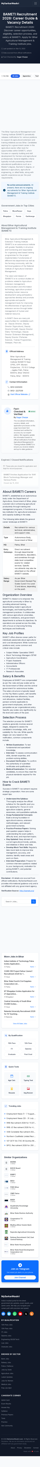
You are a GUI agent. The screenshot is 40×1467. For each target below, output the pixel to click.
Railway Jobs (6, 1362)
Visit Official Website (19, 394)
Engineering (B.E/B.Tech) (10, 1339)
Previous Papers (7, 1415)
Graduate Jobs (6, 1347)
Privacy (19, 1448)
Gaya (29, 211)
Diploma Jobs (6, 1336)
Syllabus (4, 1411)
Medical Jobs (6, 1384)
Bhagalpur (7, 216)
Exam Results (6, 1404)
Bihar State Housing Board (20, 1245)
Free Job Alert (6, 1388)
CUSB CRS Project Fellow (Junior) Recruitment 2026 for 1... (18, 972)
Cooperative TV (16, 1219)
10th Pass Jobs (6, 1325)
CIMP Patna (14, 1193)
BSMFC (13, 1174)
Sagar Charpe (22, 417)
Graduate (12, 1054)
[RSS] (32, 1314)
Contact (36, 1448)
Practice (4, 1422)
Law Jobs (4, 1343)
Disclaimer (27, 1448)
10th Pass (12, 1043)
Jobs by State (6, 1370)
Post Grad (28, 1054)
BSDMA (13, 1162)
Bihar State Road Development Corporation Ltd (22, 1251)
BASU (12, 1181)
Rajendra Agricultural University (22, 1232)
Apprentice (27, 76)
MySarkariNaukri (10, 3)
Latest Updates (7, 1377)
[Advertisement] (20, 104)
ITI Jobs (4, 1332)
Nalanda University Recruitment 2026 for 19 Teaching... (19, 1012)
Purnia (18, 216)
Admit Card (5, 1400)
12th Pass (28, 1043)
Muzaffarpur (17, 211)
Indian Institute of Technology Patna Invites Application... (19, 962)
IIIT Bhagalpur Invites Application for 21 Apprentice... (19, 992)
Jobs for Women (7, 1381)
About (13, 1448)
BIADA (12, 1200)
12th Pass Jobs (6, 1328)
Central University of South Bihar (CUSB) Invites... (17, 1002)
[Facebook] (3, 1314)
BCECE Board (15, 1168)
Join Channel (20, 1277)
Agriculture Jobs (7, 1373)
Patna (5, 211)
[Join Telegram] (9, 1314)
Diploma (28, 1049)
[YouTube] (20, 1314)
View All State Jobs (20, 1024)
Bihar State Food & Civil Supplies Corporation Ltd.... (17, 982)
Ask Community (7, 1426)
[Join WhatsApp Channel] (15, 1314)
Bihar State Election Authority (21, 1213)
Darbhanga (30, 216)
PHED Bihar (14, 1187)
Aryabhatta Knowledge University (19, 1207)
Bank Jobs (5, 1359)
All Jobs (15, 76)
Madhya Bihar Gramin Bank (20, 1225)
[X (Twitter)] (26, 1314)
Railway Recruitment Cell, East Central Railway (22, 1238)
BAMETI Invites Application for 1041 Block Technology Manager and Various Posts (20, 477)
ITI (12, 1049)
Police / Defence (7, 1366)
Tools (3, 1418)
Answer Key (5, 1407)
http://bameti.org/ (26, 891)
